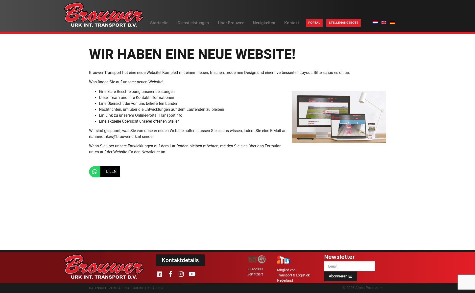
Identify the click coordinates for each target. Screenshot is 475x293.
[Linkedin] (159, 274)
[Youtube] (192, 274)
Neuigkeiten (264, 22)
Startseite (159, 22)
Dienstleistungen (193, 22)
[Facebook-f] (170, 274)
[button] (104, 171)
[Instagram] (181, 274)
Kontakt (291, 22)
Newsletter (339, 257)
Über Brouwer (231, 22)
